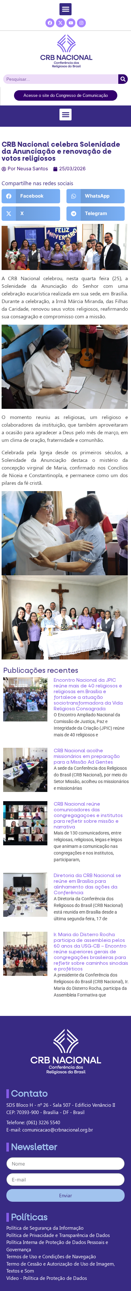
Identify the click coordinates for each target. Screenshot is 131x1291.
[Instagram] (81, 22)
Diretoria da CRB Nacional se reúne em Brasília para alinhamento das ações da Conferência (87, 884)
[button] (65, 9)
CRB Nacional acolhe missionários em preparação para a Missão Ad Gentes (87, 756)
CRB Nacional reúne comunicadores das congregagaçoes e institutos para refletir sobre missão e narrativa (88, 815)
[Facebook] (49, 22)
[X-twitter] (60, 22)
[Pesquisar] (123, 79)
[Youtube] (70, 22)
